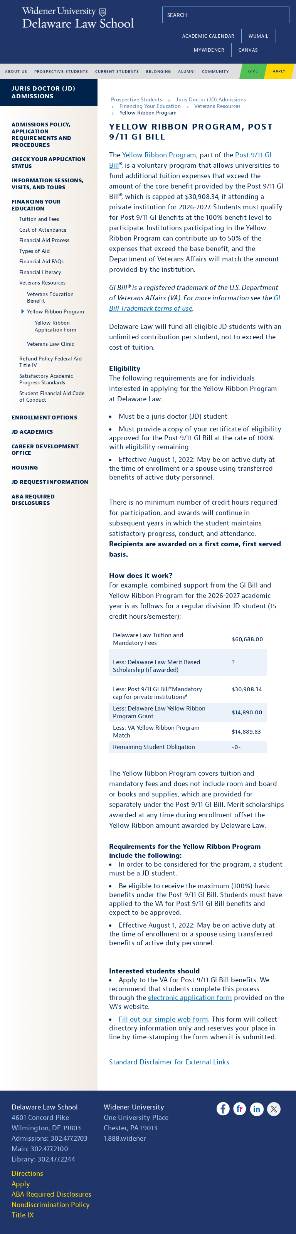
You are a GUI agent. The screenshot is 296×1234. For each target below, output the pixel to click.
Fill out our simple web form (163, 1019)
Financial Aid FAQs (41, 261)
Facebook (223, 1109)
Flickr (240, 1109)
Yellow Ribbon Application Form (55, 326)
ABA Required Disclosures (33, 500)
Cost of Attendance (42, 230)
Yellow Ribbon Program (55, 311)
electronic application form (190, 997)
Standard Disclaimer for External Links (169, 1062)
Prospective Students (136, 99)
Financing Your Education (36, 205)
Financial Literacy (40, 272)
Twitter (274, 1109)
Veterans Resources (42, 282)
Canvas (248, 50)
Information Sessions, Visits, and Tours (47, 184)
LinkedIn (257, 1109)
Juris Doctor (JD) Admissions (44, 92)
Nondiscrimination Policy (51, 1204)
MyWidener (209, 50)
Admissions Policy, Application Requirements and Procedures (41, 134)
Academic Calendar (208, 36)
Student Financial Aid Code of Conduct (51, 397)
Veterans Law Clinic (50, 344)
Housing (25, 468)
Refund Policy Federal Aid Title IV (50, 362)
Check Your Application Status (49, 163)
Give (253, 71)
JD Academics (32, 432)
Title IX (23, 1215)
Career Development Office (45, 450)
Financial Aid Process (44, 240)
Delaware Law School (45, 1107)
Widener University (134, 1107)
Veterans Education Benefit (50, 298)
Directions (27, 1173)
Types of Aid (34, 251)
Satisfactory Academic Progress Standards (46, 379)
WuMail (259, 36)
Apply (279, 71)
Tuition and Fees (39, 219)
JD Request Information (50, 482)
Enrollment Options (44, 417)
